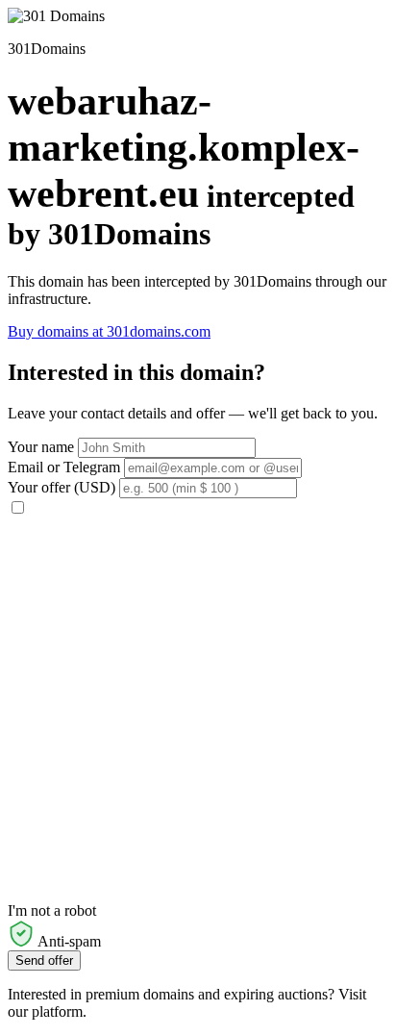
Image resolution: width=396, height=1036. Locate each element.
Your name (41, 447)
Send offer (44, 960)
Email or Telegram (64, 467)
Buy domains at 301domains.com (109, 331)
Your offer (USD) (61, 487)
